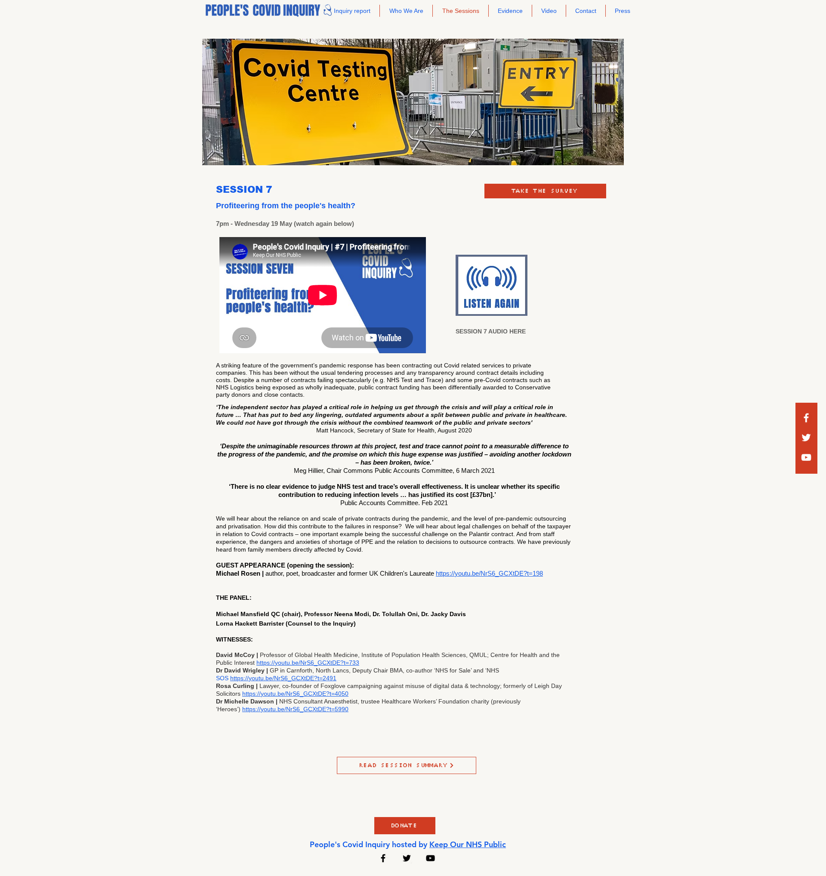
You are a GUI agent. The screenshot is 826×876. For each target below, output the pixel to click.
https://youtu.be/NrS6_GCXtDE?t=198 (489, 573)
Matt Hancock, (336, 430)
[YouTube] (430, 858)
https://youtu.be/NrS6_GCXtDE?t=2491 (283, 678)
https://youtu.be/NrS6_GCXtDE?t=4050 (295, 693)
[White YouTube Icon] (806, 457)
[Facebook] (806, 418)
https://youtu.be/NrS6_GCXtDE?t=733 (307, 662)
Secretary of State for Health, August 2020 (414, 430)
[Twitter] (806, 438)
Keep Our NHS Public (467, 844)
